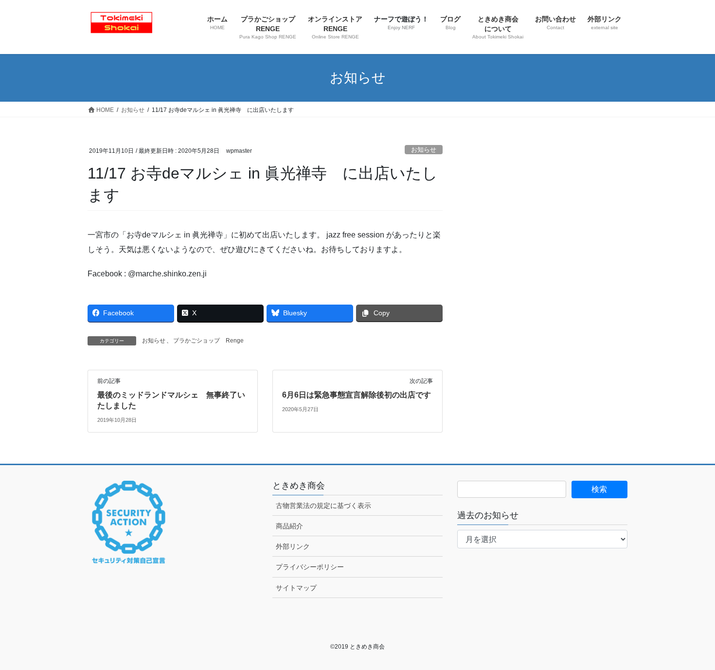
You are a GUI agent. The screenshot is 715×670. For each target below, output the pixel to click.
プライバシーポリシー (310, 567)
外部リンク (293, 546)
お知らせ (423, 149)
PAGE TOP (689, 641)
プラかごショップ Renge (208, 340)
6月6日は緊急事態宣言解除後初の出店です (356, 395)
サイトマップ (296, 588)
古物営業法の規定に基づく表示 (323, 505)
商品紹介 (289, 526)
